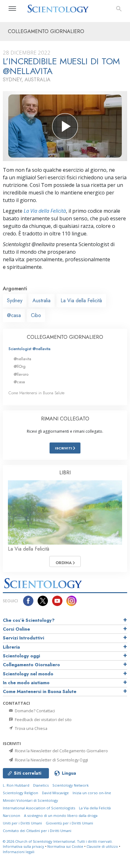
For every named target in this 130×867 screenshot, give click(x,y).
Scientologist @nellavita (29, 349)
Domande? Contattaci (34, 711)
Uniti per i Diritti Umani (22, 823)
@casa (14, 315)
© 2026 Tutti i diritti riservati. (58, 841)
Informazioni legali (18, 851)
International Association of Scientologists (39, 808)
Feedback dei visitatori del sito (43, 719)
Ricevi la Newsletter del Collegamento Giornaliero (61, 751)
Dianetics (41, 785)
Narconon (11, 815)
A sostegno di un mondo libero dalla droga (61, 815)
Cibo (36, 315)
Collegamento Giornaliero (31, 665)
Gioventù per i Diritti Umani (69, 823)
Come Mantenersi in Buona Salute (36, 393)
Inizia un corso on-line (92, 792)
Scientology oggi (21, 656)
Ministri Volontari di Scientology (30, 800)
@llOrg (20, 366)
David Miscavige (55, 792)
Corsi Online (16, 629)
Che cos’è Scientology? (29, 620)
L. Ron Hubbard (16, 785)
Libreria (11, 647)
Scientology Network (70, 785)
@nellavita (22, 359)
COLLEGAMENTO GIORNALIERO (65, 337)
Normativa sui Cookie (65, 846)
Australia (41, 300)
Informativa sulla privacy (23, 846)
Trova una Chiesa (30, 728)
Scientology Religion (20, 792)
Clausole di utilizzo (102, 846)
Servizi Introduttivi (23, 638)
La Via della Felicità (45, 210)
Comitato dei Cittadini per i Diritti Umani (37, 830)
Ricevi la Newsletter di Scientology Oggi (51, 760)
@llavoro (21, 374)
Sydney (14, 300)
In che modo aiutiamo (26, 682)
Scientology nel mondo (28, 674)
